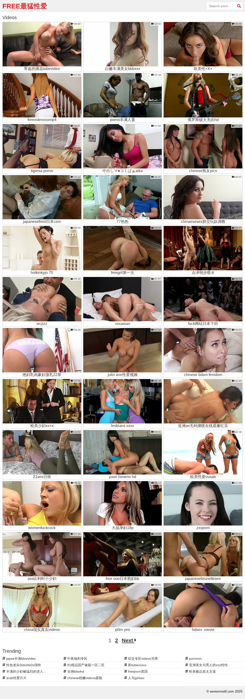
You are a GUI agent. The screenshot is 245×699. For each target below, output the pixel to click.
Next (128, 640)
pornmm (195, 658)
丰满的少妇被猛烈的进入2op (27, 671)
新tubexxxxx (136, 665)
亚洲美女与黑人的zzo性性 (208, 665)
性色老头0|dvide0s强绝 (23, 665)
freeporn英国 (137, 671)
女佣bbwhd (75, 671)
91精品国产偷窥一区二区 (85, 665)
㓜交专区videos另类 (142, 658)
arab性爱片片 (16, 678)
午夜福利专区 (76, 658)
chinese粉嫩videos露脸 (84, 678)
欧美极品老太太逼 (202, 671)
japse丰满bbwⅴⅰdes (20, 658)
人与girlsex (136, 678)
